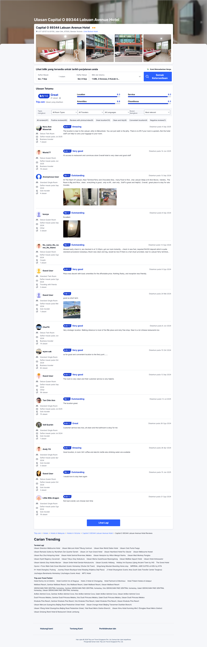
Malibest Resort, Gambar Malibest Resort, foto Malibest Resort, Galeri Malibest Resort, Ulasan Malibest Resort (76, 584)
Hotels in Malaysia (58, 533)
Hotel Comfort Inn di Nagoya (68, 581)
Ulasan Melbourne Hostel (143, 552)
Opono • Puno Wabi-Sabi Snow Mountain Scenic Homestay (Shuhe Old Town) (64, 566)
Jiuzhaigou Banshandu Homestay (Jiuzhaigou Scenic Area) (57, 573)
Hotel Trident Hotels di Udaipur (139, 581)
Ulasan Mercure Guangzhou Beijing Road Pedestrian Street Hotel (59, 605)
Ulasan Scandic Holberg (105, 562)
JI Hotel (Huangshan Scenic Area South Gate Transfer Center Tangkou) (134, 570)
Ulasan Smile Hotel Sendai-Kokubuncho (78, 562)
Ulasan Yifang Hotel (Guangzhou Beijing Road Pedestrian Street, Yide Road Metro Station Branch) (72, 608)
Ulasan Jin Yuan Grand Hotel (91, 552)
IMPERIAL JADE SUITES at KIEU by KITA (146, 566)
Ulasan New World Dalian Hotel (106, 548)
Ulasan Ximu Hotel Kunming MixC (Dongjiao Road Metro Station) (137, 608)
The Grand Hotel (162, 562)
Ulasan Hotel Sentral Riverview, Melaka (76, 555)
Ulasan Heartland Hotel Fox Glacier (117, 552)
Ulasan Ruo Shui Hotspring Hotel (46, 555)
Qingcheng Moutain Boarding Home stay (112, 566)
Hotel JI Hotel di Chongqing (91, 581)
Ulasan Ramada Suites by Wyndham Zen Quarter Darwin (56, 552)
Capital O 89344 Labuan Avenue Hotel (97, 533)
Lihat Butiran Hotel (90, 31)
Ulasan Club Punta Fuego (130, 548)
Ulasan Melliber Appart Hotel (131, 559)
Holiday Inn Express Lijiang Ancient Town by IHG (135, 562)
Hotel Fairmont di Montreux (115, 581)
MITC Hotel (86, 573)
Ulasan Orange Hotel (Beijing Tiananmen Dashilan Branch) (109, 605)
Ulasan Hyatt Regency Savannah (47, 559)
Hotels (45, 533)
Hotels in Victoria (73, 533)
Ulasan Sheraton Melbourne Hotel (47, 548)
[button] (186, 4)
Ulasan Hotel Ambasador (153, 559)
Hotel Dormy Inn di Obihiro (44, 581)
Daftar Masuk (43, 75)
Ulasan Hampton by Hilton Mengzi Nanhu (109, 555)
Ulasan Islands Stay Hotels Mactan (47, 562)
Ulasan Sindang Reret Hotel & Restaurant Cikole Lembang (56, 612)
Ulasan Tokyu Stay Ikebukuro (73, 559)
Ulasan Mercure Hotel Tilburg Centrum (77, 548)
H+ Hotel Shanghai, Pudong (45, 570)
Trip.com (37, 533)
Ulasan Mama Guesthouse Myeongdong (102, 559)
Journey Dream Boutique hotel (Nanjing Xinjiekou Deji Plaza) (81, 570)
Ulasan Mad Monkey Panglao (139, 555)
